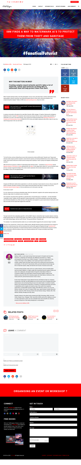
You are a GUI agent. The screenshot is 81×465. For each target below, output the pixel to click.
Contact (40, 6)
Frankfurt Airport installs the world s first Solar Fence (71, 167)
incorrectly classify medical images (11, 187)
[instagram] (7, 413)
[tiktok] (13, 413)
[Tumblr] (10, 244)
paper (32, 166)
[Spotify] (21, 1)
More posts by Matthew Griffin (22, 303)
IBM (17, 116)
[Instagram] (13, 1)
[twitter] (16, 413)
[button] (54, 311)
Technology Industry (29, 241)
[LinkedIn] (9, 1)
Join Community (72, 6)
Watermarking (42, 241)
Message (32, 427)
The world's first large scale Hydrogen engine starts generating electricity (71, 176)
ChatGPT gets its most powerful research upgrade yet (33, 318)
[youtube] (19, 413)
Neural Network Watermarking (10, 241)
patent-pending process (31, 99)
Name (31, 406)
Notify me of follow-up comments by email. (13, 360)
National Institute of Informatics (10, 166)
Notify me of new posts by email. (10, 365)
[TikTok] (23, 1)
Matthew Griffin (8, 64)
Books (34, 6)
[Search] (78, 6)
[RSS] (15, 1)
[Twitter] (11, 1)
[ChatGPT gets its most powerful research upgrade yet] (25, 317)
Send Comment (9, 370)
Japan (20, 166)
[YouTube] (17, 1)
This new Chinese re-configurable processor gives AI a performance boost (71, 112)
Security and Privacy (17, 64)
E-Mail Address (34, 412)
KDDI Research (49, 164)
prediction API (52, 226)
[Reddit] (13, 244)
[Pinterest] (8, 244)
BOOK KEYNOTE (74, 1)
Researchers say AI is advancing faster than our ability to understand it (71, 185)
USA (36, 241)
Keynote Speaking (60, 6)
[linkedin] (10, 413)
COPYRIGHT (49, 455)
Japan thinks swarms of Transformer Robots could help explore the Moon (71, 158)
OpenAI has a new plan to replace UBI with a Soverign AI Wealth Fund (72, 140)
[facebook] (4, 413)
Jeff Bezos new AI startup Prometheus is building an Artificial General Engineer (71, 149)
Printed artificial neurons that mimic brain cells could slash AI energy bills (71, 121)
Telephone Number (34, 417)
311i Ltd (13, 455)
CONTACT (44, 455)
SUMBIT (32, 446)
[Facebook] (7, 1)
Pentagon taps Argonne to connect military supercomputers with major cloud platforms (71, 131)
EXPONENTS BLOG (57, 455)
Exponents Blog (49, 6)
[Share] (19, 1)
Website (32, 422)
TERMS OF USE (65, 455)
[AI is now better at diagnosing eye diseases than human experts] (44, 317)
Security (20, 241)
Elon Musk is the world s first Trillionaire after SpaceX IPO (71, 103)
